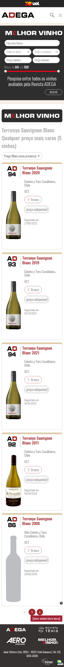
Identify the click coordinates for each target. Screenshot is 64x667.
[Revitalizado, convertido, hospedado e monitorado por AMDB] (60, 662)
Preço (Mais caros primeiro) (20, 156)
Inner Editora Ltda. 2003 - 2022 (20, 652)
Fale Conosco (44, 652)
